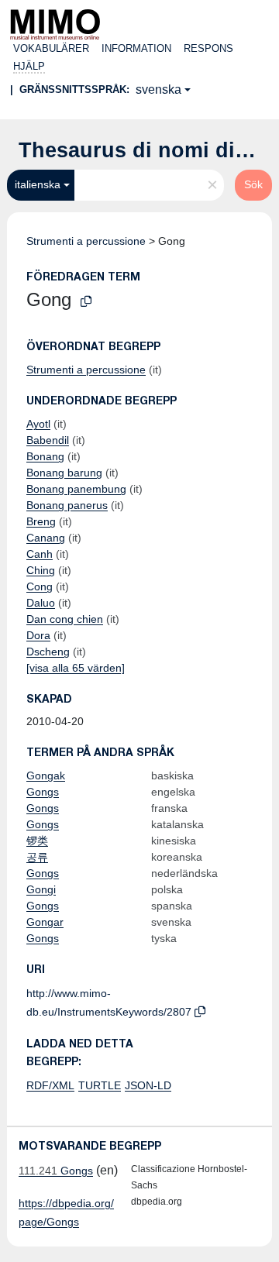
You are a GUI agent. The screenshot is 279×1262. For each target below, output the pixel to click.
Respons (208, 48)
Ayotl (38, 424)
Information (136, 48)
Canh (39, 554)
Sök (253, 184)
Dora (38, 635)
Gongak (45, 775)
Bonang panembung (76, 489)
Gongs (42, 792)
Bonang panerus (67, 505)
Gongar (45, 922)
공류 (37, 857)
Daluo (40, 603)
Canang (45, 537)
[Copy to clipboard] (86, 302)
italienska (37, 184)
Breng (41, 521)
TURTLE (99, 1085)
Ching (40, 570)
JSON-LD (148, 1085)
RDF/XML (50, 1085)
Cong (39, 586)
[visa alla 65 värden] (75, 668)
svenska (158, 89)
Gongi (41, 889)
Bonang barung (64, 472)
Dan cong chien (64, 619)
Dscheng (48, 651)
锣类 (37, 840)
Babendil (47, 440)
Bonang (45, 456)
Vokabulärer (51, 48)
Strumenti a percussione (86, 241)
